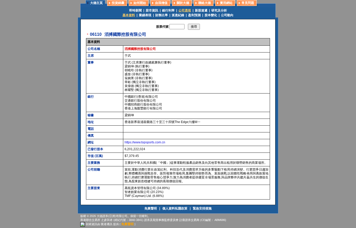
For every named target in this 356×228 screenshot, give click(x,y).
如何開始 (139, 3)
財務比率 (161, 15)
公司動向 (227, 15)
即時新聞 (135, 10)
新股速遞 (201, 10)
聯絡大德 (204, 3)
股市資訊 (152, 10)
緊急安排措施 (202, 208)
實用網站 (226, 3)
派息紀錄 (178, 15)
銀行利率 (168, 10)
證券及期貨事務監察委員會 (161, 219)
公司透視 (185, 10)
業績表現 (145, 15)
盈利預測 (194, 15)
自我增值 (161, 3)
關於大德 (183, 3)
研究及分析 (219, 10)
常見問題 (248, 3)
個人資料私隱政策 (175, 208)
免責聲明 (151, 208)
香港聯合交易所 (90, 219)
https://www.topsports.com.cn (145, 142)
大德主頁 (96, 3)
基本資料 (128, 15)
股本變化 (211, 15)
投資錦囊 (118, 3)
